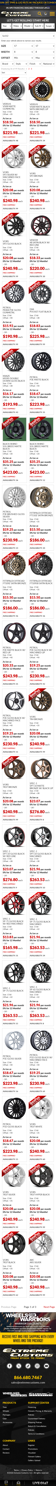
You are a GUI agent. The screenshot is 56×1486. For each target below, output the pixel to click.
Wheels (6, 1411)
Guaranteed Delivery (36, 1419)
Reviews (6, 1453)
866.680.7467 (28, 1378)
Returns (39, 1470)
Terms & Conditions (36, 1434)
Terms (16, 1470)
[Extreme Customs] (28, 1354)
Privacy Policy (27, 1470)
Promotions (33, 1449)
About (5, 1445)
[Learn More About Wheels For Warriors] (28, 1322)
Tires (5, 1407)
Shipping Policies (35, 1422)
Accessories (7, 1422)
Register (31, 1445)
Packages (6, 1415)
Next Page (49, 1307)
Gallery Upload (34, 1460)
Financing (32, 1407)
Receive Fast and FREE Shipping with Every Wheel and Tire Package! (28, 1339)
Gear (5, 1419)
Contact (6, 1449)
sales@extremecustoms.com (28, 1382)
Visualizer (32, 1453)
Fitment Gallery (34, 1457)
